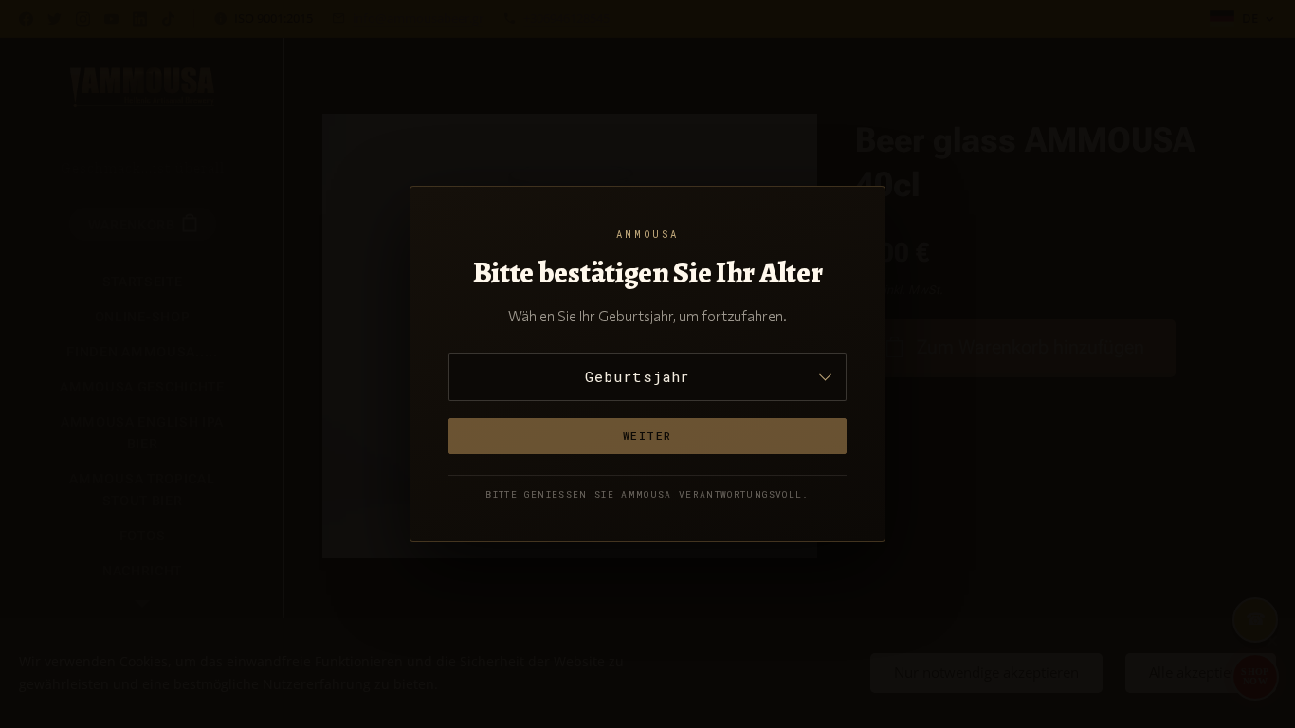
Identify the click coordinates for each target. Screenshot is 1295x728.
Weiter (647, 435)
